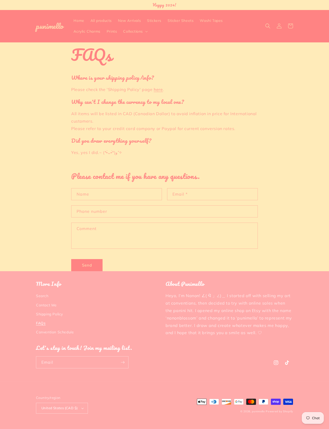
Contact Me (46, 305)
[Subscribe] (122, 362)
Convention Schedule (55, 332)
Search (42, 296)
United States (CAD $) (59, 408)
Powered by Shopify (279, 411)
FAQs (40, 323)
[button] (135, 31)
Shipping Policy (49, 314)
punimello (258, 411)
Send (87, 265)
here (158, 89)
